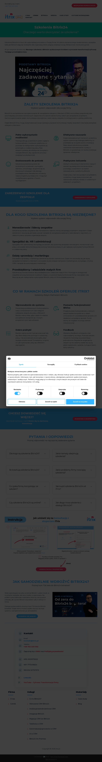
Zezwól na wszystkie (80, 402)
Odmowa (22, 402)
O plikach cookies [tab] (81, 364)
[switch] (40, 393)
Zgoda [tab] (21, 364)
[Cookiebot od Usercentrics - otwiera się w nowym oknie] (85, 358)
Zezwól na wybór (51, 402)
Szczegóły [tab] (51, 364)
